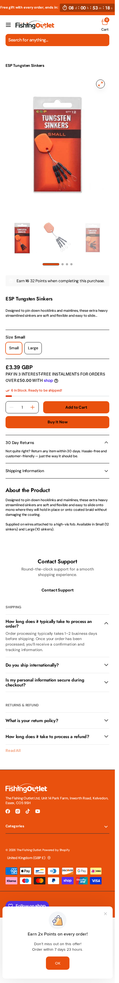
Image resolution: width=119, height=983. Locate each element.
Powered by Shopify (55, 850)
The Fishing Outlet (29, 850)
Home (11, 57)
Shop (28, 57)
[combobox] (57, 40)
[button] (8, 25)
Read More (14, 322)
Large (35, 349)
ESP (8, 293)
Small (15, 349)
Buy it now (58, 421)
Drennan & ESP (55, 57)
